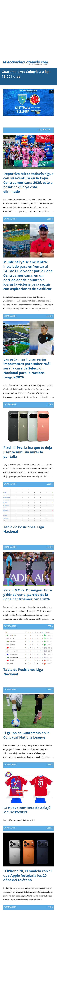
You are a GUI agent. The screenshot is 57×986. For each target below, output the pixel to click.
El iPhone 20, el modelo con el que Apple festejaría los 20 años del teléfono (27, 875)
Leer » (49, 218)
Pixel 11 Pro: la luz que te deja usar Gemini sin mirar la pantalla (27, 452)
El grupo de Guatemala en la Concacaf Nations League (26, 735)
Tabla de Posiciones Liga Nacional (23, 671)
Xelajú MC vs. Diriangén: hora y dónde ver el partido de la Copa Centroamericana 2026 (27, 594)
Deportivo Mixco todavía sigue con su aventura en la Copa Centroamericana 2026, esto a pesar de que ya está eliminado (28, 182)
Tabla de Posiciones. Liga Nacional (23, 529)
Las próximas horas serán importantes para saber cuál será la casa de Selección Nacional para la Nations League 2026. (26, 368)
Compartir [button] (43, 129)
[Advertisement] (28, 29)
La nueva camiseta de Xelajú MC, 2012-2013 (26, 809)
